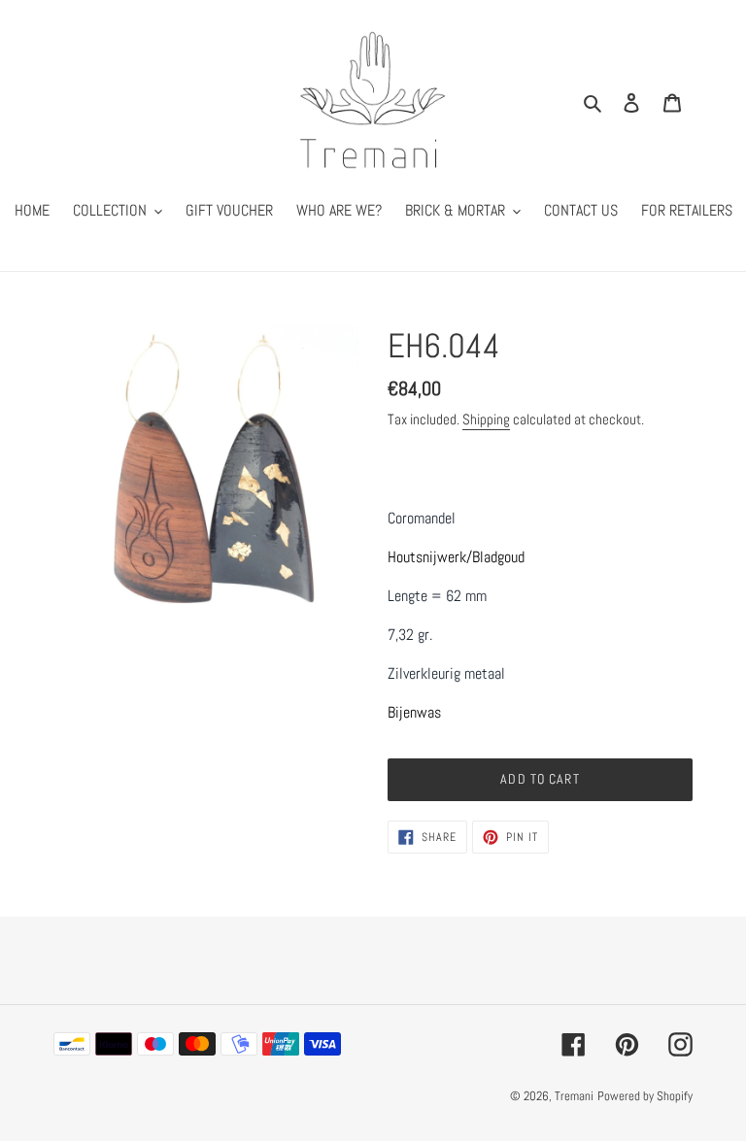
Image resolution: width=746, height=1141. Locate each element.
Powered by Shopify (645, 1096)
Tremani (574, 1096)
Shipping (486, 419)
